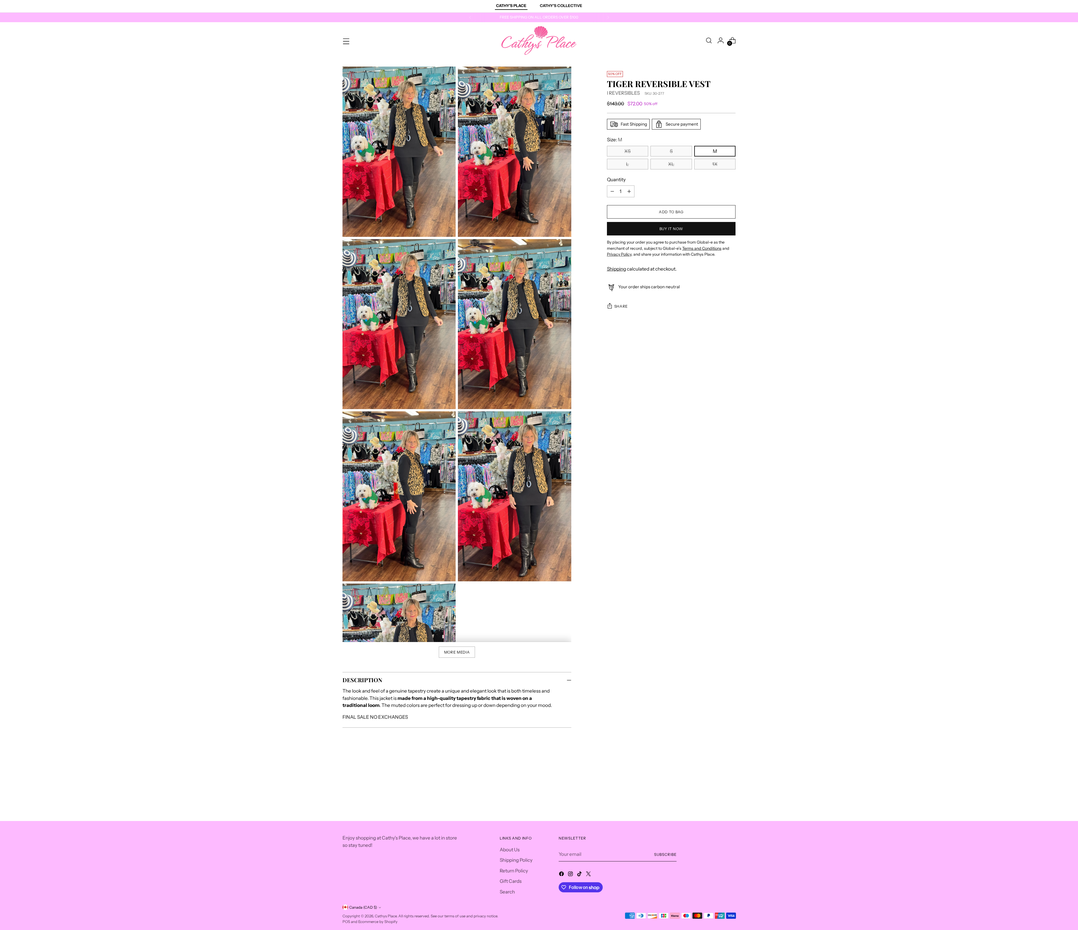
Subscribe (665, 854)
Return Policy (514, 871)
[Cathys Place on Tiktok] (580, 875)
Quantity (616, 179)
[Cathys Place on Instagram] (571, 875)
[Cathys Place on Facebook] (562, 875)
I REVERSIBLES (623, 93)
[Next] (608, 17)
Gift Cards (511, 881)
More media (457, 652)
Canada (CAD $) (363, 907)
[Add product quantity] (629, 191)
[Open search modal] (708, 40)
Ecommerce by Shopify (378, 921)
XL (671, 164)
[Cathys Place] (539, 40)
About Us (510, 849)
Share (621, 306)
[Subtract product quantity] (612, 191)
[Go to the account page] (720, 40)
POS (346, 921)
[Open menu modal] (345, 40)
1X (715, 164)
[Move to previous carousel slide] (718, 776)
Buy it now (671, 228)
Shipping (616, 269)
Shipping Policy (516, 860)
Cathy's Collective (561, 5)
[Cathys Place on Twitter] (589, 875)
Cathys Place (386, 916)
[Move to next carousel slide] (731, 776)
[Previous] (470, 17)
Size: (614, 139)
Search (507, 892)
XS (627, 151)
